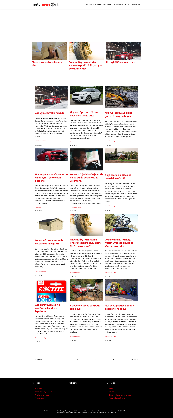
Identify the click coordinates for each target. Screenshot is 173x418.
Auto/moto (90, 4)
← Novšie (38, 359)
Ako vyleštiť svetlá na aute (120, 62)
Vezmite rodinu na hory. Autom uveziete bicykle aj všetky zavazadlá (119, 243)
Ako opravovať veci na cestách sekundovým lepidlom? (47, 308)
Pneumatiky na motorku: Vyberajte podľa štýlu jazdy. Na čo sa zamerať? (86, 65)
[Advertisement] (86, 22)
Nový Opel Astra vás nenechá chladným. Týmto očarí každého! (51, 177)
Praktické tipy (135, 4)
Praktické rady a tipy (121, 4)
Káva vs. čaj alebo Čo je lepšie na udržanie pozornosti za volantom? (86, 177)
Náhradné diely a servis (103, 4)
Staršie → (134, 359)
